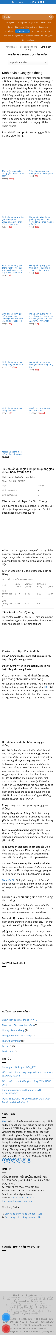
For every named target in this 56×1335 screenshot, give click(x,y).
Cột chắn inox (28, 40)
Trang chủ (10, 46)
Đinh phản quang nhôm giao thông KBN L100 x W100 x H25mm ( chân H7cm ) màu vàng (13, 220)
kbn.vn (14, 1197)
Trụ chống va (9, 31)
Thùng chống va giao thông (16, 1311)
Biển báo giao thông (34, 1295)
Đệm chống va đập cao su (21, 1303)
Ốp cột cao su (36, 1301)
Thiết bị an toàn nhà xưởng (21, 1315)
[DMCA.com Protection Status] (22, 1228)
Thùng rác (48, 35)
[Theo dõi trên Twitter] (33, 2)
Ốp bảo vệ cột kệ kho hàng (40, 1311)
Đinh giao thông (22, 31)
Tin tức (5, 1046)
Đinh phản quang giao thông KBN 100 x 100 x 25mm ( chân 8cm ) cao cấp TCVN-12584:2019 (12, 269)
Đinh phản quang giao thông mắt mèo (12, 409)
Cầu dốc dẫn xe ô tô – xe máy (15, 1299)
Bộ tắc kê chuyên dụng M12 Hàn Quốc (39, 409)
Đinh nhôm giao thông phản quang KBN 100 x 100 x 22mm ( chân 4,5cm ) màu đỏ (41, 220)
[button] (51, 9)
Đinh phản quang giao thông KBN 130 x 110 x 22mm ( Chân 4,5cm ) (39, 267)
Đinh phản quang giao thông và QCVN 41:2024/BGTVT (21, 1091)
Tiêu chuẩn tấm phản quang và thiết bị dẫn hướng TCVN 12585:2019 (27, 1074)
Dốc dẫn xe (19, 27)
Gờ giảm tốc (33, 22)
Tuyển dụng (8, 1051)
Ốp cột (10, 27)
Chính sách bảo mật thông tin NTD (19, 1019)
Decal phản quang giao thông (40, 1297)
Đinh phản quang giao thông (15, 1297)
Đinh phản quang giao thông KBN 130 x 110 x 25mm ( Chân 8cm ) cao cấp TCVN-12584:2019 (12, 317)
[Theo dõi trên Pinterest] (38, 2)
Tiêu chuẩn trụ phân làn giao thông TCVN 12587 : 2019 (27, 1083)
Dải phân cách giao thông (37, 1309)
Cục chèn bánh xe (21, 1301)
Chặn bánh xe (45, 22)
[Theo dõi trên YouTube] (43, 2)
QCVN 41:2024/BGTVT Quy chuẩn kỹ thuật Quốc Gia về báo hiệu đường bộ (26, 1100)
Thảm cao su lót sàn (13, 1305)
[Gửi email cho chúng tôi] (14, 1160)
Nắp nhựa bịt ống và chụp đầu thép (28, 1313)
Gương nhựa (10, 22)
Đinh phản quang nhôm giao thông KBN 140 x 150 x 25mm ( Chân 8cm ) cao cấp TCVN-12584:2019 (41, 317)
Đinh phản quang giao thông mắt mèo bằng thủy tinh (41, 364)
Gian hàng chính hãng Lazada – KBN (23, 1217)
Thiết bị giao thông (27, 46)
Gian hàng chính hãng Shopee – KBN (23, 1213)
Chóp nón (35, 31)
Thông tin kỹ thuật (11, 1040)
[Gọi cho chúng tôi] (35, 2)
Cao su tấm (43, 27)
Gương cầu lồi (35, 1299)
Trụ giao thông (46, 31)
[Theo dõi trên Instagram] (30, 2)
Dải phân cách (27, 35)
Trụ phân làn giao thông (18, 1307)
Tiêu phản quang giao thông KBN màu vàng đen (41, 172)
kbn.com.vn (26, 1197)
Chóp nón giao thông (38, 1307)
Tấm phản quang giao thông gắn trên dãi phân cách (13, 173)
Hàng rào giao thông (16, 1309)
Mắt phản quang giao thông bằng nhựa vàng (12, 453)
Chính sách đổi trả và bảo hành (18, 1025)
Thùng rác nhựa (40, 1315)
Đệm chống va (31, 27)
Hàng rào (16, 35)
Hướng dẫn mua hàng (13, 1030)
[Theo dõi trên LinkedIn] (41, 2)
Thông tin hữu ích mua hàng (16, 1035)
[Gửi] (50, 17)
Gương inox (22, 22)
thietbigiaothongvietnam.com (17, 1201)
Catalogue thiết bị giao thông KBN (19, 1067)
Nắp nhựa (38, 35)
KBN (46, 687)
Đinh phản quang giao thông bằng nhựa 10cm (12, 363)
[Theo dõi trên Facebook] (28, 2)
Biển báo (7, 35)
